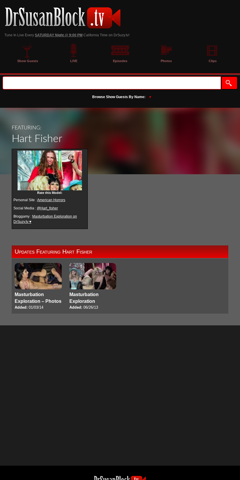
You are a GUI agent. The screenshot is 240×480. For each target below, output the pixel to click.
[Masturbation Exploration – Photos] (38, 287)
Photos (166, 61)
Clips (213, 61)
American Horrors (51, 200)
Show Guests (27, 61)
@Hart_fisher (47, 208)
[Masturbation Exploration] (92, 287)
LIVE (73, 61)
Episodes (120, 61)
